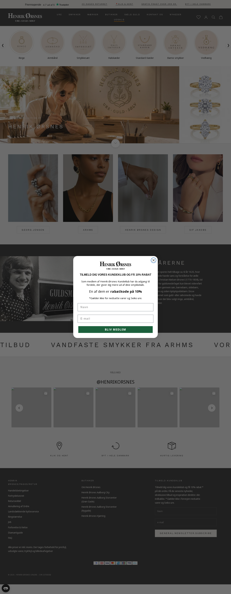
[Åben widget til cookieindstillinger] (6, 588)
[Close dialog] (153, 260)
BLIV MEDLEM (115, 329)
